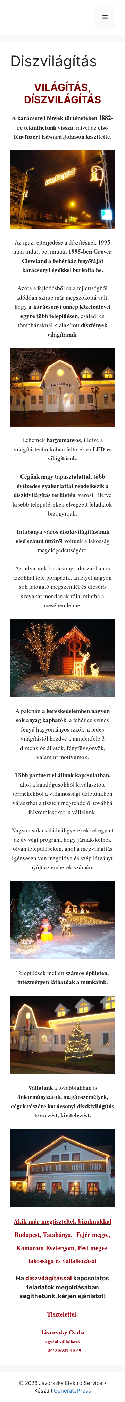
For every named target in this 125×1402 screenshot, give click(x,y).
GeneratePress (72, 1390)
